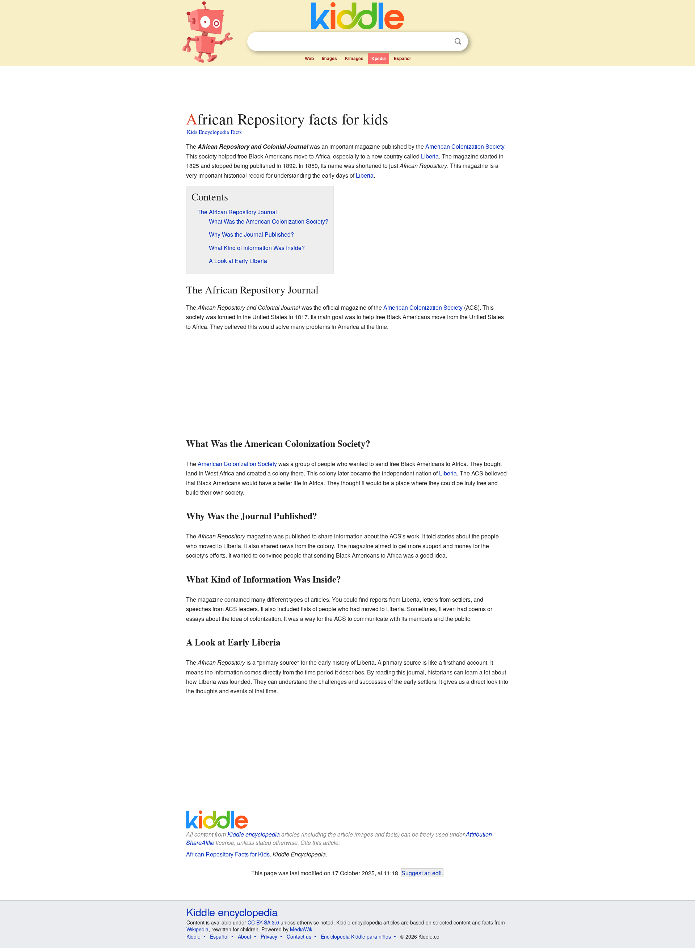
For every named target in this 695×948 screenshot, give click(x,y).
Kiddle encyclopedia (253, 834)
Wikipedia (197, 929)
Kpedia (378, 58)
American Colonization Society (464, 146)
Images (329, 58)
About (244, 936)
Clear (443, 41)
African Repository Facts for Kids (228, 854)
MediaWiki (301, 929)
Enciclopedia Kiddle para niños (356, 936)
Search (458, 41)
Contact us (299, 936)
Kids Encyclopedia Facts (214, 131)
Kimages (354, 58)
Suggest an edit (421, 873)
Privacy (269, 936)
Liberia (430, 156)
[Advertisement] (347, 86)
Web (309, 58)
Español (402, 58)
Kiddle (193, 936)
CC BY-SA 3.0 (263, 922)
